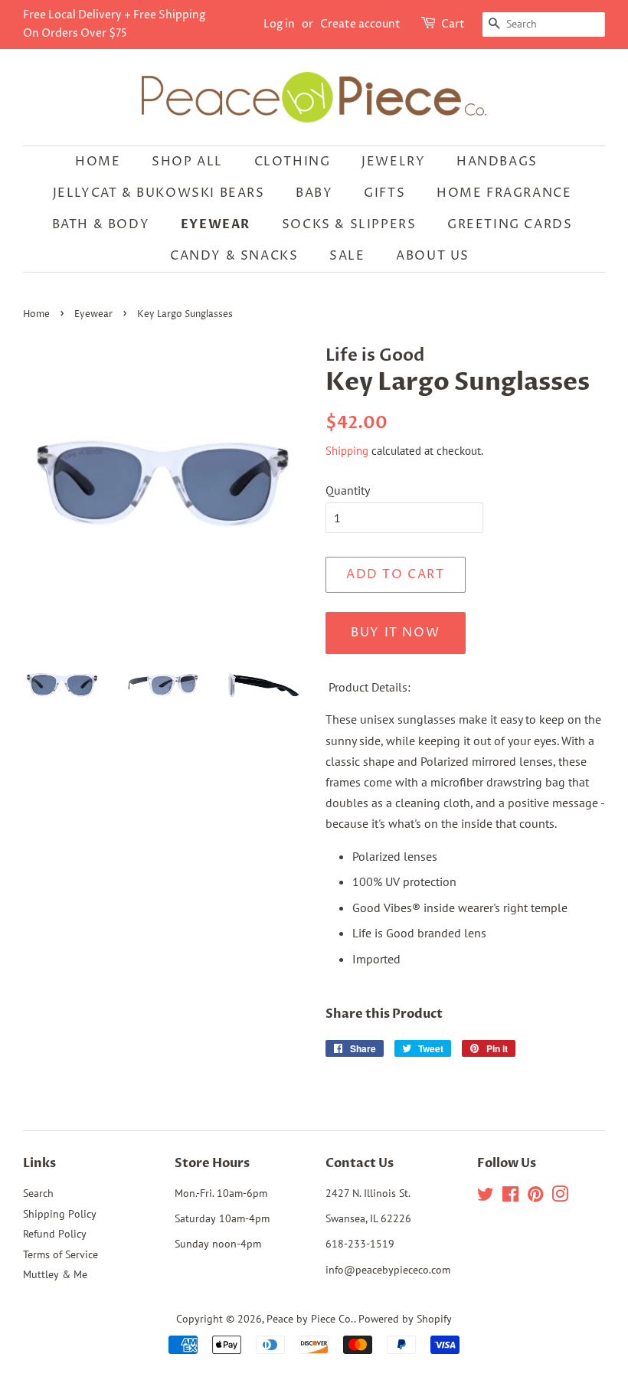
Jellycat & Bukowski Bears (159, 193)
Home (97, 161)
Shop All (187, 161)
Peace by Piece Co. (310, 1319)
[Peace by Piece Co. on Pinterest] (535, 1197)
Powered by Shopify (405, 1319)
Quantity (347, 490)
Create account (360, 24)
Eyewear (215, 224)
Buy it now (395, 632)
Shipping (346, 450)
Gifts (384, 193)
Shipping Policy (59, 1214)
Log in (279, 24)
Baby (314, 193)
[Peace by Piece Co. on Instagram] (559, 1197)
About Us (432, 255)
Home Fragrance (504, 193)
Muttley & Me (55, 1274)
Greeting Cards (509, 224)
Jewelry (393, 161)
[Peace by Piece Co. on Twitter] (485, 1197)
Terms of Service (60, 1254)
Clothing (292, 161)
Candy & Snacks (234, 255)
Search (38, 1193)
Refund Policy (55, 1234)
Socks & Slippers (349, 224)
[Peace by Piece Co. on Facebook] (510, 1197)
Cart (453, 24)
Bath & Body (101, 224)
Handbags (497, 161)
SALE (347, 255)
